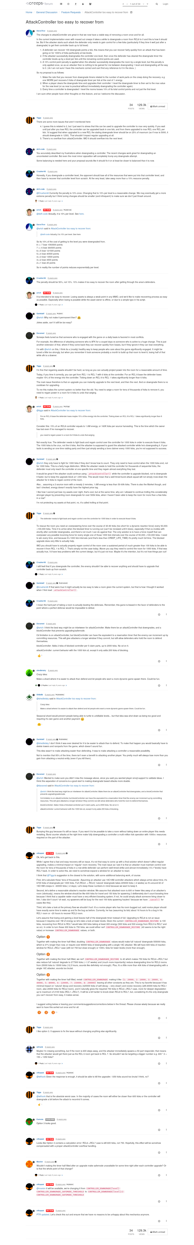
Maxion (40, 1161)
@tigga (40, 410)
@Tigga (67, 406)
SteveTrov (41, 31)
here (81, 213)
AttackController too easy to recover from (70, 228)
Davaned (40, 333)
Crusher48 (41, 171)
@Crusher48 (43, 192)
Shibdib (40, 694)
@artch (40, 228)
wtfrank (40, 1047)
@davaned (42, 785)
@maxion (41, 1188)
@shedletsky (60, 694)
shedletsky (41, 670)
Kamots (40, 1119)
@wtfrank (70, 1073)
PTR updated (43, 1214)
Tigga (39, 118)
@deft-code (68, 210)
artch (39, 210)
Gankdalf (40, 313)
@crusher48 (42, 586)
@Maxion (70, 1184)
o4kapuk (40, 853)
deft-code (41, 149)
